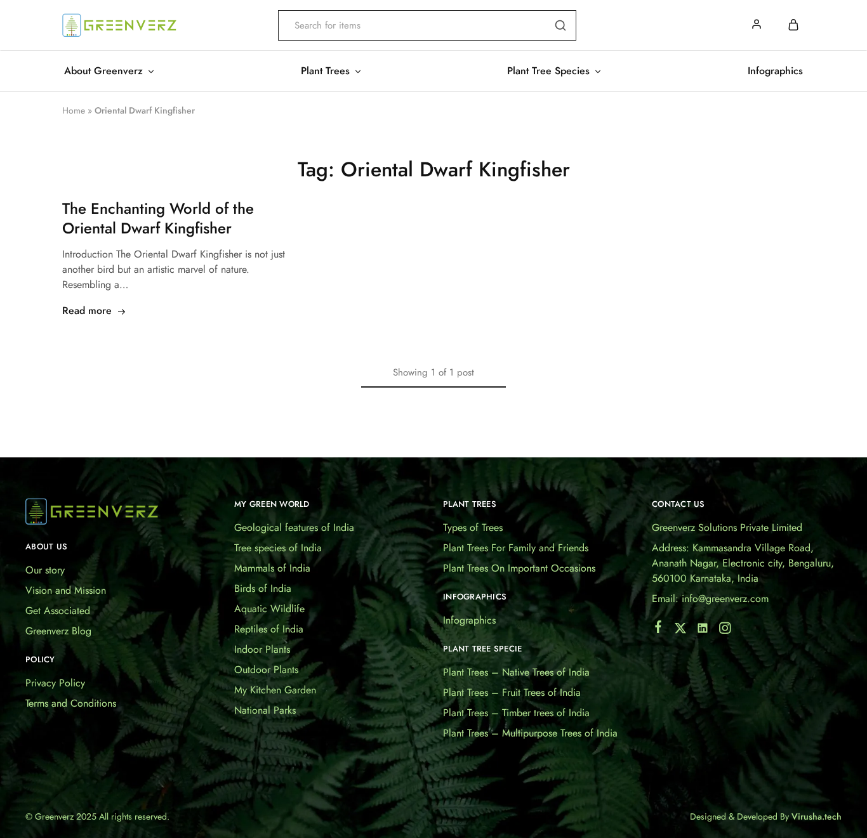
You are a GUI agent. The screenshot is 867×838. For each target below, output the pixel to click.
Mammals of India (272, 568)
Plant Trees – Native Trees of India (516, 672)
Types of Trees (473, 527)
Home (73, 110)
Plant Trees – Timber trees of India (516, 712)
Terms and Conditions (70, 703)
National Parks (265, 710)
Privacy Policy (55, 683)
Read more (87, 310)
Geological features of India (294, 527)
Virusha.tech (816, 816)
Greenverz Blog (58, 631)
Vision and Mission (65, 590)
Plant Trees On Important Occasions (519, 568)
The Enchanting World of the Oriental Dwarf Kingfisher (158, 218)
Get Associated (57, 610)
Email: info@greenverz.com (710, 598)
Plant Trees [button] (325, 71)
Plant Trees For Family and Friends (515, 547)
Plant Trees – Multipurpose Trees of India (530, 733)
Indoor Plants (262, 649)
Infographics (775, 71)
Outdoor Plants (266, 669)
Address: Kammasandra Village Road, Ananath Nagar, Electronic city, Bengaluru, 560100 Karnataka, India (743, 563)
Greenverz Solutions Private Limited (727, 527)
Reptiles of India (268, 629)
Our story (45, 570)
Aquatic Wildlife (269, 608)
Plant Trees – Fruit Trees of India (512, 692)
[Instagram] (725, 630)
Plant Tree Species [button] (548, 71)
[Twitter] (681, 630)
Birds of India (262, 588)
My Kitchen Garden (275, 690)
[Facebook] (658, 629)
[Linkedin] (703, 630)
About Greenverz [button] (103, 71)
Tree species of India (278, 547)
